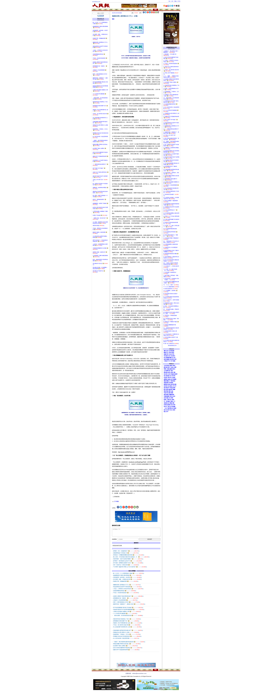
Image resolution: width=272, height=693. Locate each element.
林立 (171, 399)
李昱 (165, 355)
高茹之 (171, 386)
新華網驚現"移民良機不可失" (126, 621)
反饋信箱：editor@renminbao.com (136, 673)
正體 (172, 1)
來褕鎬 (172, 374)
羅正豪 (165, 367)
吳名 (165, 357)
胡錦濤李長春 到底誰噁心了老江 (127, 619)
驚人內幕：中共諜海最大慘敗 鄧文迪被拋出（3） (131, 557)
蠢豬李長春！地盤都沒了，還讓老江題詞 (129, 604)
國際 (122, 9)
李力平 (174, 386)
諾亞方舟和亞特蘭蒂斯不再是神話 (127, 647)
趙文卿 (165, 387)
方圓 (174, 372)
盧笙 (175, 408)
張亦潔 (172, 384)
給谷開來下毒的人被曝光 (125, 645)
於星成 (165, 404)
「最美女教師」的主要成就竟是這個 (128, 615)
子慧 (168, 406)
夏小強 (167, 386)
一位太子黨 (166, 408)
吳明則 (168, 384)
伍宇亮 (172, 354)
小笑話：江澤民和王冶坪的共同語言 (128, 588)
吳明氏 (168, 372)
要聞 (100, 9)
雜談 (178, 9)
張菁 (175, 367)
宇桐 (168, 377)
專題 (155, 9)
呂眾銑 (173, 377)
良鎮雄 (168, 379)
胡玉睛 (171, 359)
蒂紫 (172, 380)
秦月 (172, 370)
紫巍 (171, 403)
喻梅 (167, 394)
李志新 (165, 377)
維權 (166, 9)
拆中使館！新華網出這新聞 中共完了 (128, 562)
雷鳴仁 (165, 369)
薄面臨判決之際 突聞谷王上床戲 (126, 632)
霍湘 (170, 408)
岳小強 (173, 357)
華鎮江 (168, 401)
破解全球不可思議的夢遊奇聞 (126, 649)
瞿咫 (170, 391)
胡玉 (165, 375)
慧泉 (172, 382)
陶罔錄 (165, 384)
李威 (165, 392)
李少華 (171, 406)
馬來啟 (167, 365)
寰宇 (161, 9)
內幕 (105, 9)
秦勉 (168, 369)
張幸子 (168, 367)
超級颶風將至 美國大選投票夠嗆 (127, 575)
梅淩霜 (172, 350)
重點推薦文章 (100, 18)
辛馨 (165, 396)
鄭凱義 (167, 357)
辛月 (171, 375)
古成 (165, 365)
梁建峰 (167, 359)
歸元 (174, 369)
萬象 (139, 9)
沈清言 (172, 352)
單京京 (165, 406)
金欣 (167, 350)
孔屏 (170, 350)
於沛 (173, 408)
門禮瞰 (173, 389)
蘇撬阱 (167, 396)
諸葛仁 (165, 399)
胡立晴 (174, 359)
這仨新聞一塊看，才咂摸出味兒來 (127, 579)
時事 (111, 9)
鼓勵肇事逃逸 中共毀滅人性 (126, 553)
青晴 (113, 19)
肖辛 (172, 361)
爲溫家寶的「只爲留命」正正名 (127, 634)
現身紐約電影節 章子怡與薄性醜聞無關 (128, 609)
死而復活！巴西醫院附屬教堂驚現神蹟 (128, 555)
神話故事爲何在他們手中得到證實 (127, 586)
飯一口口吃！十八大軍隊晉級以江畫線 (128, 573)
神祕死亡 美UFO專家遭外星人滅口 (127, 623)
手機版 (175, 1)
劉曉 (165, 352)
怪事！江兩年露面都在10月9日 (126, 602)
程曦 (165, 354)
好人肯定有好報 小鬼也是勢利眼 (126, 638)
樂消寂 (167, 375)
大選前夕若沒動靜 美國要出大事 (127, 611)
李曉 (168, 399)
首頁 (94, 9)
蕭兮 (167, 355)
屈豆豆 (171, 396)
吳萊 (165, 397)
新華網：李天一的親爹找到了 (126, 551)
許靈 (173, 403)
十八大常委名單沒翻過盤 (125, 613)
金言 (172, 379)
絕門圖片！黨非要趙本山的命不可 (127, 560)
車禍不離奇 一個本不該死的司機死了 (128, 558)
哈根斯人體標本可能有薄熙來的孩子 (128, 596)
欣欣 (172, 404)
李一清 (165, 401)
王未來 (168, 374)
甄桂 (174, 380)
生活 (144, 9)
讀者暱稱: (114, 539)
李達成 (171, 387)
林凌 (174, 404)
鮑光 (165, 389)
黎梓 (173, 399)
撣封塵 (165, 372)
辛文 (167, 352)
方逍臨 (165, 361)
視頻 (172, 9)
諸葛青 (168, 404)
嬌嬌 (174, 406)
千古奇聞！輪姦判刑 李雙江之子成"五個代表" (130, 566)
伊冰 (170, 397)
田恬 (167, 392)
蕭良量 (170, 389)
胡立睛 (165, 374)
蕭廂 (174, 361)
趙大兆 (165, 409)
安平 (167, 411)
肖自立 (171, 409)
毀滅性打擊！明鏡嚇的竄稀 (125, 581)
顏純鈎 (171, 369)
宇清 (170, 382)
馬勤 (167, 397)
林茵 (172, 372)
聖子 (170, 370)
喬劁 (165, 391)
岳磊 (172, 391)
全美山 (172, 367)
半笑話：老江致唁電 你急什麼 (126, 624)
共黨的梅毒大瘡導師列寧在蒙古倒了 (128, 630)
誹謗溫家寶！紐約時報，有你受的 (127, 577)
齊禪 (172, 397)
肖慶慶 (170, 394)
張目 (174, 396)
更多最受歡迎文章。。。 (174, 345)
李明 (167, 354)
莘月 (171, 377)
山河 (165, 370)
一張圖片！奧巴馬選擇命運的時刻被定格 (129, 641)
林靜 (165, 359)
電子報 (179, 1)
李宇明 (173, 375)
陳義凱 (174, 379)
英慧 (165, 382)
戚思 (165, 394)
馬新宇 (171, 365)
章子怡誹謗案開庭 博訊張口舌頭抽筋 (128, 607)
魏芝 (174, 409)
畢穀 (165, 380)
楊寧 (167, 370)
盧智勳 (165, 379)
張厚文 (173, 355)
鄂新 (167, 391)
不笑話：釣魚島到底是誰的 (126, 592)
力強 (170, 354)
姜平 (168, 387)
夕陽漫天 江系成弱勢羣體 (125, 600)
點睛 (167, 382)
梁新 (172, 401)
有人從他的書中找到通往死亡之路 (127, 626)
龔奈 (171, 357)
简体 (169, 1)
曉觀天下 (168, 380)
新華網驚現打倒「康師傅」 (125, 598)
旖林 (170, 392)
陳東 (173, 394)
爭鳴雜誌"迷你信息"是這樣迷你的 (127, 636)
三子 (174, 401)
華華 (172, 392)
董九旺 (167, 403)
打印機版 (116, 501)
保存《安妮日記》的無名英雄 (126, 564)
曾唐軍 (175, 374)
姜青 (167, 389)
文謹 (170, 352)
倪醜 (165, 403)
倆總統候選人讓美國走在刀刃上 (127, 584)
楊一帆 (170, 355)
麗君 (165, 350)
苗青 (165, 386)
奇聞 (128, 9)
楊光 (174, 365)
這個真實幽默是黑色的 (124, 590)
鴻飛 (175, 384)
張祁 (168, 409)
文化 (150, 9)
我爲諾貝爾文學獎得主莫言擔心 (127, 643)
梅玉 (165, 411)
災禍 (133, 9)
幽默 (116, 9)
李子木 (168, 361)
